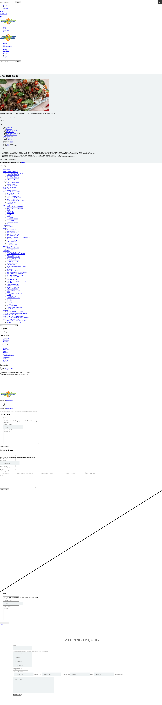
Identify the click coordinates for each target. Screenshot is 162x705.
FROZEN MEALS (12, 279)
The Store (6, 340)
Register (5, 8)
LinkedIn (2, 454)
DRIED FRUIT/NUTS (13, 270)
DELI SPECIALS (12, 176)
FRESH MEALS (11, 249)
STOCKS (9, 301)
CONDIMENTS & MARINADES (16, 266)
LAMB (9, 214)
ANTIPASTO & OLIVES (14, 252)
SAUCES (9, 302)
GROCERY (6, 251)
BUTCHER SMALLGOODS (15, 207)
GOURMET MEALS (9, 246)
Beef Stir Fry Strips (11, 130)
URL (4, 594)
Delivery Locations (7, 31)
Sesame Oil (9, 127)
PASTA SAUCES (12, 296)
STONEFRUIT (11, 204)
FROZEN (9, 282)
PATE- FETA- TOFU (12, 240)
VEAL (8, 223)
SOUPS (9, 299)
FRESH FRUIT (11, 194)
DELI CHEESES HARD (14, 229)
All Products (6, 169)
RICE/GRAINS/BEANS (13, 298)
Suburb (68, 473)
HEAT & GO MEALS (13, 248)
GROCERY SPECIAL (13, 178)
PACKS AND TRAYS (9, 187)
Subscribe (6, 360)
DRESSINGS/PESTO (13, 234)
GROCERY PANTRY (13, 287)
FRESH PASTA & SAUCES (15, 293)
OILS (8, 292)
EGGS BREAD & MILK (14, 276)
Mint (8, 144)
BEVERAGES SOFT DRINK (15, 311)
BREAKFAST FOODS (13, 258)
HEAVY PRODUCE (12, 199)
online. (23, 162)
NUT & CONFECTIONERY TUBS (17, 272)
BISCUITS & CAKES (13, 255)
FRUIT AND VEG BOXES (11, 319)
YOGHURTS (10, 308)
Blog (4, 351)
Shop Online (6, 30)
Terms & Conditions (8, 355)
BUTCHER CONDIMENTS (15, 208)
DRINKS (6, 310)
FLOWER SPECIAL (12, 179)
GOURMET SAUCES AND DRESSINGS (18, 237)
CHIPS (9, 267)
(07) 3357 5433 (9, 368)
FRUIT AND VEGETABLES (11, 191)
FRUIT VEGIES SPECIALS (15, 173)
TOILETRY (10, 304)
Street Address (21, 473)
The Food (6, 338)
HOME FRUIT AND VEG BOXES (16, 320)
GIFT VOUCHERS (12, 185)
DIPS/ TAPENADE (12, 232)
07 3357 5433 (3, 14)
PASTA (9, 295)
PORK (8, 216)
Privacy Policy (7, 354)
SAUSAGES (10, 220)
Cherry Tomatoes (11, 133)
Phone (5, 417)
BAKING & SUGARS (13, 260)
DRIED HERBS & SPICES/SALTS (16, 273)
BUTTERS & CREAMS (13, 257)
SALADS (9, 243)
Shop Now (6, 51)
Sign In (5, 5)
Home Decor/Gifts (7, 46)
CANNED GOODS (12, 261)
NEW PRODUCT (12, 190)
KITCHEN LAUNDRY (13, 290)
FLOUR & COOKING (13, 286)
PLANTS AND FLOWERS (11, 314)
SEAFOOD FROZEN (13, 222)
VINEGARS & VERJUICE (14, 307)
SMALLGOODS (11, 241)
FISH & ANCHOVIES (13, 284)
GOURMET (10, 213)
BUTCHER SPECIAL (13, 175)
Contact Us (6, 49)
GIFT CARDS (11, 184)
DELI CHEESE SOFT (13, 231)
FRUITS (9, 278)
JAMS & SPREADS (12, 289)
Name (14, 645)
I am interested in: (5, 468)
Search (18, 2)
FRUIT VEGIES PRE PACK (15, 197)
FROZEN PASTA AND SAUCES (16, 281)
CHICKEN (10, 211)
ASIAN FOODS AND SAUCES (16, 254)
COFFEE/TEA (11, 264)
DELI (4, 228)
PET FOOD (10, 217)
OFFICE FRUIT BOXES (14, 322)
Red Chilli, (10, 145)
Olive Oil (9, 139)
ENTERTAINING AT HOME (15, 275)
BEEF (8, 210)
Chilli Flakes (10, 142)
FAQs (5, 361)
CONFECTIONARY (12, 263)
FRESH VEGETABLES (13, 196)
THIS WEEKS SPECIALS (10, 172)
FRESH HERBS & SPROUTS (15, 200)
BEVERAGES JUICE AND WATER (17, 313)
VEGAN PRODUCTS (13, 305)
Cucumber (7, 136)
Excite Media (9, 400)
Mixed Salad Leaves (11, 135)
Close (1, 624)
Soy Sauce (9, 129)
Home (4, 27)
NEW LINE (6, 188)
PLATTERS (10, 226)
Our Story (5, 28)
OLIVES (9, 238)
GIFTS (5, 181)
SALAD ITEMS (11, 202)
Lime (8, 138)
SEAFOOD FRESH (12, 219)
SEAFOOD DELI (12, 245)
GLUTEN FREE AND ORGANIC (13, 316)
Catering (5, 43)
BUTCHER (6, 205)
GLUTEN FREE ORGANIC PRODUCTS (18, 317)
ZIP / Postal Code (90, 473)
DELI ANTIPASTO (12, 235)
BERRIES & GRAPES (13, 193)
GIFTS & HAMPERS (13, 182)
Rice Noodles (10, 132)
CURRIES (10, 269)
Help (4, 45)
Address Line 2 (45, 473)
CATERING (6, 225)
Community (6, 357)
